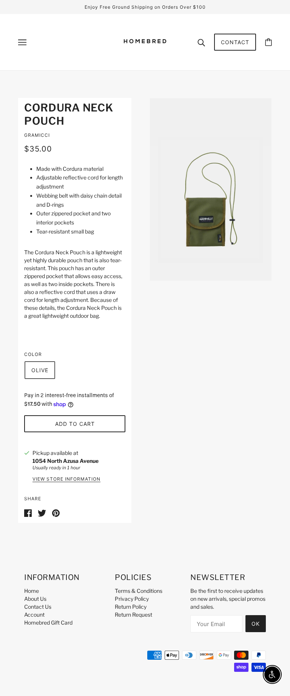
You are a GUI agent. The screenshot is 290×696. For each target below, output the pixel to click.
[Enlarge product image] (210, 189)
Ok (255, 623)
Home (31, 591)
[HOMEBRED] (145, 54)
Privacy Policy (132, 598)
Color (33, 354)
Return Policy (131, 606)
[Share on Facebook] (28, 512)
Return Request (133, 614)
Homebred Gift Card (48, 622)
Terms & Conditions (138, 591)
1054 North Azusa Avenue (65, 461)
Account (34, 614)
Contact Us (37, 606)
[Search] (201, 42)
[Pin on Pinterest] (56, 512)
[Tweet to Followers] (42, 512)
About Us (35, 598)
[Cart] (268, 42)
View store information (66, 479)
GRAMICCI (37, 135)
